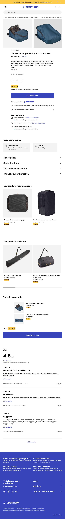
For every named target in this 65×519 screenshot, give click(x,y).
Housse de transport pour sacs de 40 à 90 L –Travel (46, 276)
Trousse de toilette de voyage (14, 220)
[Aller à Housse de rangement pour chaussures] (19, 307)
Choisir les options (32, 335)
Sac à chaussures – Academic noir (45, 220)
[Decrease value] (13, 80)
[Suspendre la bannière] (57, 2)
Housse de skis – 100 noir (12, 275)
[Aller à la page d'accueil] (30, 7)
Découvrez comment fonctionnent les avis (15, 362)
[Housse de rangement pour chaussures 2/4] (48, 33)
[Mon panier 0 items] (60, 7)
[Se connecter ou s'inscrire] (55, 7)
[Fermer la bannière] (60, 2)
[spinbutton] (17, 80)
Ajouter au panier (32, 95)
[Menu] (5, 7)
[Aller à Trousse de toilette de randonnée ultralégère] (19, 319)
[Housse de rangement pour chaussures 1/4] (17, 33)
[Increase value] (21, 80)
